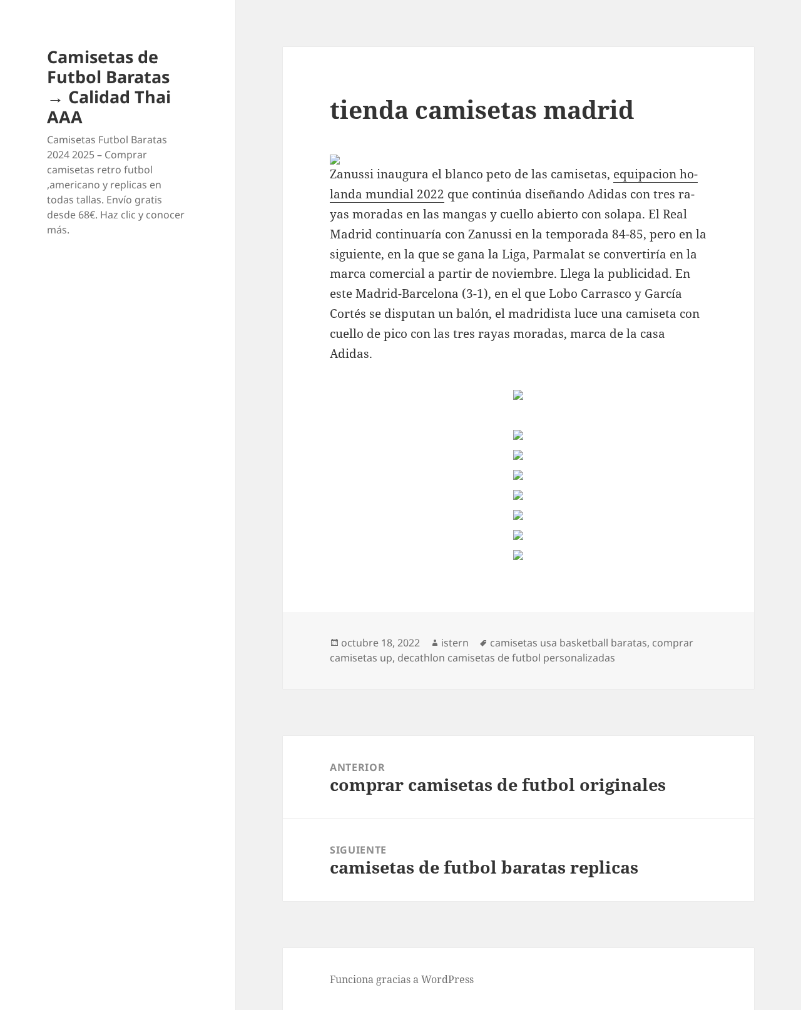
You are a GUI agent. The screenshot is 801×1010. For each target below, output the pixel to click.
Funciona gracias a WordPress (402, 979)
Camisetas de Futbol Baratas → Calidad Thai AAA (109, 86)
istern (455, 643)
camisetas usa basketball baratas (568, 643)
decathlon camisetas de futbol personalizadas (506, 658)
